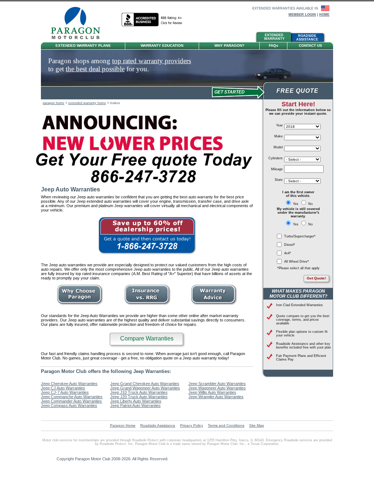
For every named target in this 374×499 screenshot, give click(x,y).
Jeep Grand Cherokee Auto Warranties (144, 383)
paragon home (53, 103)
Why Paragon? (229, 45)
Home (324, 14)
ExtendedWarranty (274, 37)
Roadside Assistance (157, 425)
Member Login (302, 14)
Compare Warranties (146, 338)
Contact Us (310, 45)
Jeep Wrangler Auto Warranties (216, 397)
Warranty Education (162, 45)
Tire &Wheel (194, 37)
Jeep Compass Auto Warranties (69, 405)
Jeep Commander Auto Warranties (71, 401)
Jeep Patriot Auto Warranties (135, 405)
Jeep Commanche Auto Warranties (72, 397)
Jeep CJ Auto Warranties (63, 388)
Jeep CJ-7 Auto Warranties (65, 392)
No (310, 204)
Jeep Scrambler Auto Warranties (217, 383)
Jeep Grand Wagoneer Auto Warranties (145, 388)
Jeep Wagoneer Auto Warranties (217, 388)
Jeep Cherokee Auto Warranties (69, 383)
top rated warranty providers (151, 61)
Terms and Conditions (226, 425)
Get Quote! (316, 278)
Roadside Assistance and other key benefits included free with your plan (303, 345)
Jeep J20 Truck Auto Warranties (139, 397)
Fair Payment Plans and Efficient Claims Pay (301, 357)
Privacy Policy (191, 425)
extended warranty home (87, 103)
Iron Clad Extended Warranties (299, 305)
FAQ (273, 45)
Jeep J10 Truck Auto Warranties (139, 392)
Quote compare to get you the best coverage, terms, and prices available (302, 319)
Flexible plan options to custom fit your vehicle (302, 333)
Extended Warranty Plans (83, 45)
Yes (295, 204)
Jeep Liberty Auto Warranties (135, 401)
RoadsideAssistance (307, 37)
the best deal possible (95, 69)
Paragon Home (123, 425)
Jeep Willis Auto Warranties (212, 392)
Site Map (256, 425)
